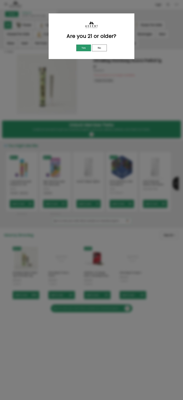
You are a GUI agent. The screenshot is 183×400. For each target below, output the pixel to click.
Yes (84, 48)
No (99, 48)
